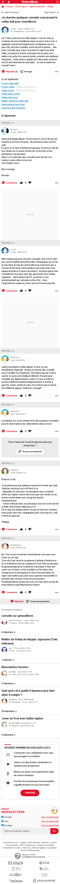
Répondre (19, 601)
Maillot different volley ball (14, 101)
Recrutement (30, 845)
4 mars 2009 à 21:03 (33, 31)
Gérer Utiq (26, 848)
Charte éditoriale (33, 843)
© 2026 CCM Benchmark (30, 850)
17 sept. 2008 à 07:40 (18, 252)
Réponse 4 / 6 (7, 405)
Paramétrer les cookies (12, 848)
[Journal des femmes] (15, 863)
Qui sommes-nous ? (11, 843)
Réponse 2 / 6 (7, 243)
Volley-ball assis (9, 97)
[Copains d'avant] (15, 875)
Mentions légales (38, 848)
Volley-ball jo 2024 (10, 94)
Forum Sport (21, 6)
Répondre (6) (12, 71)
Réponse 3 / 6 (7, 351)
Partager (28, 71)
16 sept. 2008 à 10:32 (18, 132)
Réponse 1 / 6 (7, 123)
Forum (10, 6)
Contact (53, 843)
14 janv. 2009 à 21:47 (18, 473)
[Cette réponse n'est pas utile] (30, 183)
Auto (5, 821)
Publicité (45, 843)
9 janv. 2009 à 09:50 (17, 360)
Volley (50, 6)
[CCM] (44, 863)
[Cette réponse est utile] (21, 183)
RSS (22, 845)
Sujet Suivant (50, 12)
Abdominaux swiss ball (13, 104)
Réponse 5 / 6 (7, 463)
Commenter (11, 183)
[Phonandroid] (44, 881)
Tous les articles (12, 845)
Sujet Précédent (11, 12)
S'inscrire (30, 793)
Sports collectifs (37, 6)
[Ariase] (15, 880)
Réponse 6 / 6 (7, 538)
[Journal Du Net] (15, 869)
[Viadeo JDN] (44, 875)
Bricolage (7, 825)
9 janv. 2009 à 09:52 (17, 414)
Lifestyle (7, 817)
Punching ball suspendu (13, 108)
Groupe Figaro (52, 848)
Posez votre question (32, 451)
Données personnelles (45, 845)
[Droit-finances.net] (44, 869)
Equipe (23, 843)
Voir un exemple (50, 817)
